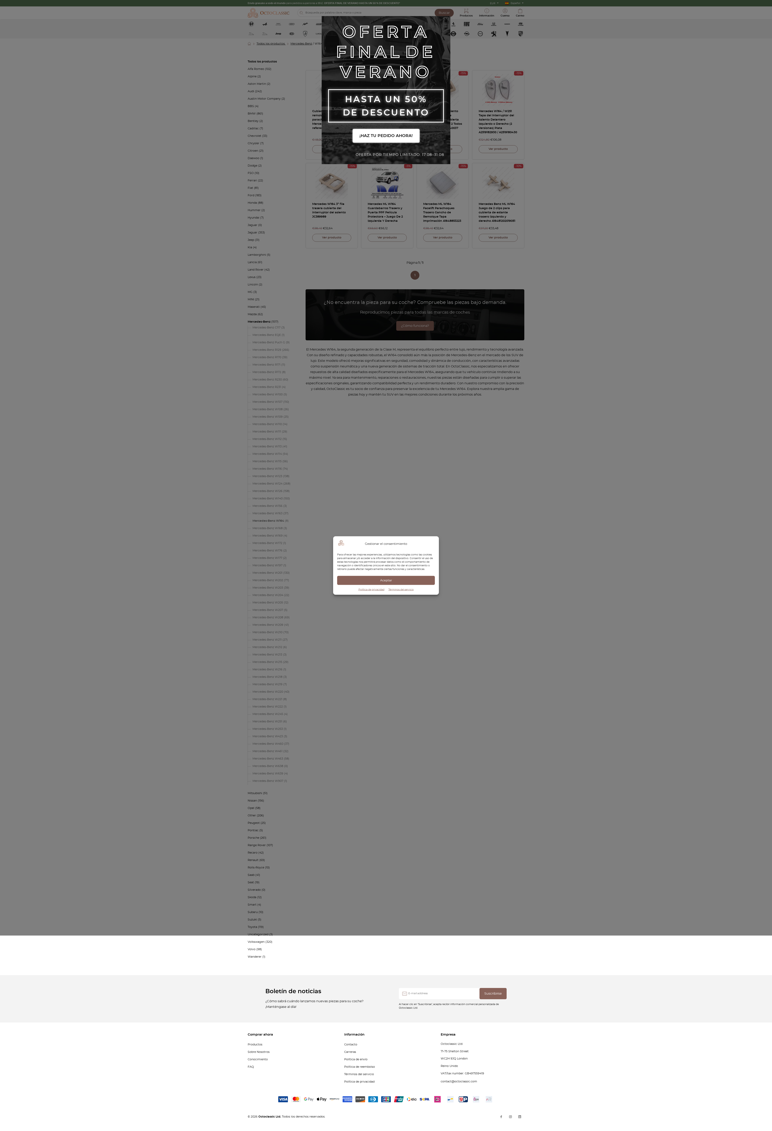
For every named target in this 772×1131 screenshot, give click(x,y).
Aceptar (386, 580)
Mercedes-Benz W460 (268, 743)
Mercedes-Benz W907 (268, 781)
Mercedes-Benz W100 (268, 394)
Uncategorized (258, 934)
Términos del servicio (401, 589)
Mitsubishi (255, 793)
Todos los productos (271, 43)
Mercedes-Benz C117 (266, 327)
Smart (252, 904)
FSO (251, 173)
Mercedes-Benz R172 (267, 372)
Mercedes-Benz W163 (267, 513)
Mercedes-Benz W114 (267, 454)
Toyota (252, 927)
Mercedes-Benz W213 (267, 654)
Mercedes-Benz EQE (267, 335)
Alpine (252, 76)
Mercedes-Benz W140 (268, 498)
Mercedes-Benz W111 (267, 431)
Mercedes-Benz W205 (268, 602)
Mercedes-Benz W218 (267, 677)
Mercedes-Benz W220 (268, 691)
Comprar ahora (260, 1034)
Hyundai (253, 217)
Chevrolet (254, 136)
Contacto (350, 1044)
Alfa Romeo (256, 69)
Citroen (253, 150)
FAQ (251, 1067)
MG (250, 292)
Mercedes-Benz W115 (267, 461)
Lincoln (253, 284)
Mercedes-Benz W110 (267, 424)
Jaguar (252, 225)
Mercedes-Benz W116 (267, 468)
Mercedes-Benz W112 (267, 439)
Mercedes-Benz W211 (267, 639)
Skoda (252, 897)
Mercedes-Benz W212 (267, 647)
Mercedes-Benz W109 (268, 416)
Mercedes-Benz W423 (268, 736)
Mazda (252, 314)
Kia (250, 247)
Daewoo (253, 158)
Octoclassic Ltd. (270, 1116)
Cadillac (253, 128)
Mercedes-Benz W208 (268, 617)
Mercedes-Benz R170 (267, 357)
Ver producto (498, 149)
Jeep (251, 240)
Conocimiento (258, 1059)
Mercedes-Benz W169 (268, 535)
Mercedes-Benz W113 (267, 446)
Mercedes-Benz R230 (267, 379)
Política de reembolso (359, 1067)
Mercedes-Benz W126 (267, 491)
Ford (251, 195)
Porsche (253, 837)
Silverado (254, 890)
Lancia (252, 262)
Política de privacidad (371, 589)
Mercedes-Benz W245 (268, 714)
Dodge (252, 165)
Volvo (252, 949)
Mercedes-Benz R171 (266, 364)
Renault (253, 860)
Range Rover (257, 845)
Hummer (254, 210)
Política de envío (356, 1059)
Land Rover (256, 269)
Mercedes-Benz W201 (267, 573)
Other (252, 815)
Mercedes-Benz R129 (267, 350)
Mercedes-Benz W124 (267, 483)
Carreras (350, 1052)
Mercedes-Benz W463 (268, 758)
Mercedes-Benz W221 (267, 699)
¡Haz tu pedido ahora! (386, 136)
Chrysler (253, 143)
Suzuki (252, 919)
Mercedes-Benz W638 (268, 766)
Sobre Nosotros (259, 1052)
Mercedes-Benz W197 (267, 565)
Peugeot (254, 823)
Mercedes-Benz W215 (267, 662)
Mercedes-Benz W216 (267, 669)
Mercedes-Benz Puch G (269, 342)
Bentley (253, 121)
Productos (255, 1044)
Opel (251, 808)
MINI (251, 299)
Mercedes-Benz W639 (268, 773)
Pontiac (253, 830)
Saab (251, 875)
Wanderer (255, 956)
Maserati (254, 307)
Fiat (250, 188)
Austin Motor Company (264, 98)
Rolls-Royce (256, 867)
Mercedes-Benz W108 (268, 409)
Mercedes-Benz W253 (268, 729)
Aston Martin (257, 84)
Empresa (448, 1034)
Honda (252, 202)
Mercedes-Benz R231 (267, 387)
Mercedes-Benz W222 (268, 706)
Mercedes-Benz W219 (267, 684)
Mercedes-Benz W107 (267, 402)
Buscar (444, 12)
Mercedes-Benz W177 (267, 558)
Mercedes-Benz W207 (268, 610)
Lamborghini (257, 255)
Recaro (253, 852)
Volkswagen (256, 942)
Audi (251, 91)
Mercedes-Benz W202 (268, 580)
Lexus (252, 277)
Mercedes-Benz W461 (267, 751)
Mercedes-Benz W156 (267, 506)
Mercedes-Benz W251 (267, 721)
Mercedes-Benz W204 (268, 595)
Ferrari (252, 180)
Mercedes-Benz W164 (268, 520)
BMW (252, 113)
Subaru (253, 912)
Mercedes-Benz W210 (267, 632)
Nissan (252, 800)
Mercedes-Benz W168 (268, 528)
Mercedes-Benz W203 (268, 587)
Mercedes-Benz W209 (268, 625)
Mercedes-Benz (301, 43)
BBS (251, 106)
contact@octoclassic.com (459, 1081)
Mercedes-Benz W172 (267, 543)
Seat (251, 882)
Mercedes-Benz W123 (267, 476)
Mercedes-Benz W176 (267, 550)
